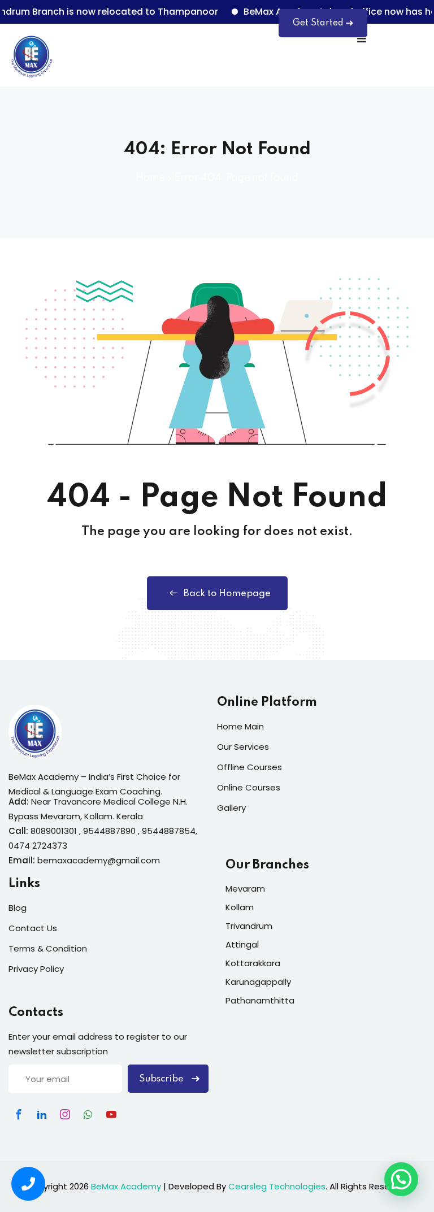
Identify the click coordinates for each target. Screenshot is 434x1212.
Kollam (239, 907)
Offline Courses (249, 767)
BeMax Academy (126, 1186)
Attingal (242, 944)
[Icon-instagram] (65, 1114)
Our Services (243, 747)
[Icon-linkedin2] (42, 1114)
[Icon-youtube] (111, 1114)
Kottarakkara (252, 963)
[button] (401, 1179)
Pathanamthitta (259, 1000)
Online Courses (248, 787)
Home (150, 178)
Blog (17, 908)
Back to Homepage (227, 593)
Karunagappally (258, 982)
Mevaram (245, 888)
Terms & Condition (47, 948)
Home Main (240, 726)
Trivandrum (248, 926)
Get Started (318, 23)
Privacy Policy (36, 969)
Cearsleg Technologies (277, 1186)
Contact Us (32, 928)
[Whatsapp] (88, 1114)
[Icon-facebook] (18, 1114)
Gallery (231, 808)
